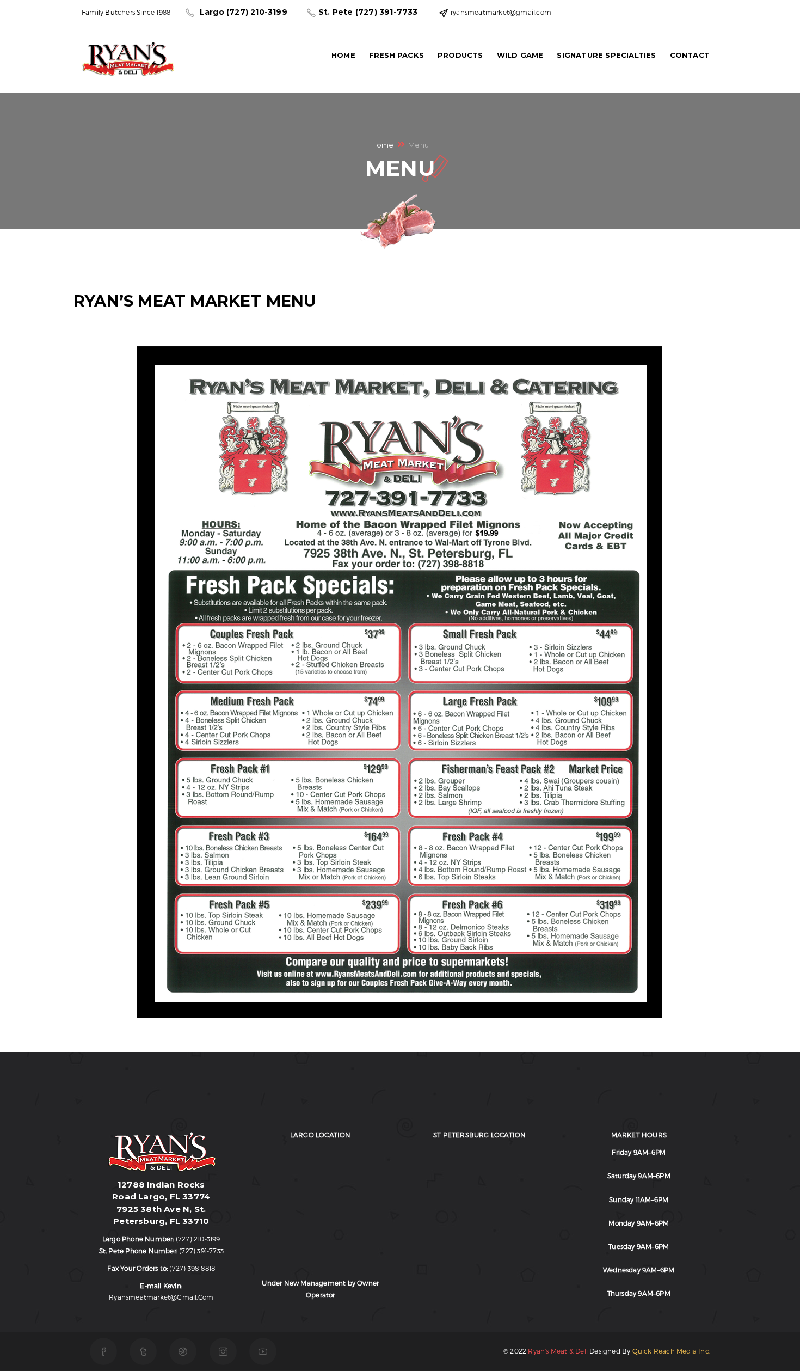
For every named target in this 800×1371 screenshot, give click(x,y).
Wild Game (520, 55)
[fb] (103, 1351)
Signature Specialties (606, 55)
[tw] (143, 1351)
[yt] (262, 1351)
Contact (690, 55)
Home (343, 55)
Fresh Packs (396, 55)
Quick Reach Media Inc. (671, 1351)
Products (460, 55)
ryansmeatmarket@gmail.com (161, 1297)
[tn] (223, 1351)
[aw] (182, 1351)
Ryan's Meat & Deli (558, 1351)
